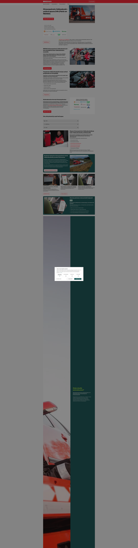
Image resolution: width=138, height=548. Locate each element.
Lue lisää (61, 272)
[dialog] (69, 274)
